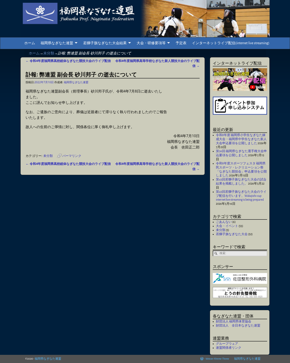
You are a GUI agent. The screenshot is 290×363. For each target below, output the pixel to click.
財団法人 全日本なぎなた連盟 (238, 325)
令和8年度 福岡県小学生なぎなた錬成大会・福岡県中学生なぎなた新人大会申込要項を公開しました (241, 139)
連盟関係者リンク (228, 347)
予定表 (181, 43)
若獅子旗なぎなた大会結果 (105, 43)
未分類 (48, 53)
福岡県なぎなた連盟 (57, 43)
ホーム (29, 43)
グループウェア (227, 343)
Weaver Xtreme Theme (217, 358)
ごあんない (224, 222)
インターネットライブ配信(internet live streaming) (230, 43)
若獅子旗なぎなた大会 (232, 234)
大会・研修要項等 (151, 43)
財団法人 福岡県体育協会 (233, 321)
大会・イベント (227, 226)
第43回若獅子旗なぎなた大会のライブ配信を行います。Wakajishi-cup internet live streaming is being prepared (241, 196)
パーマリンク (71, 155)
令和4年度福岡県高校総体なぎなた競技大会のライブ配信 (68, 60)
